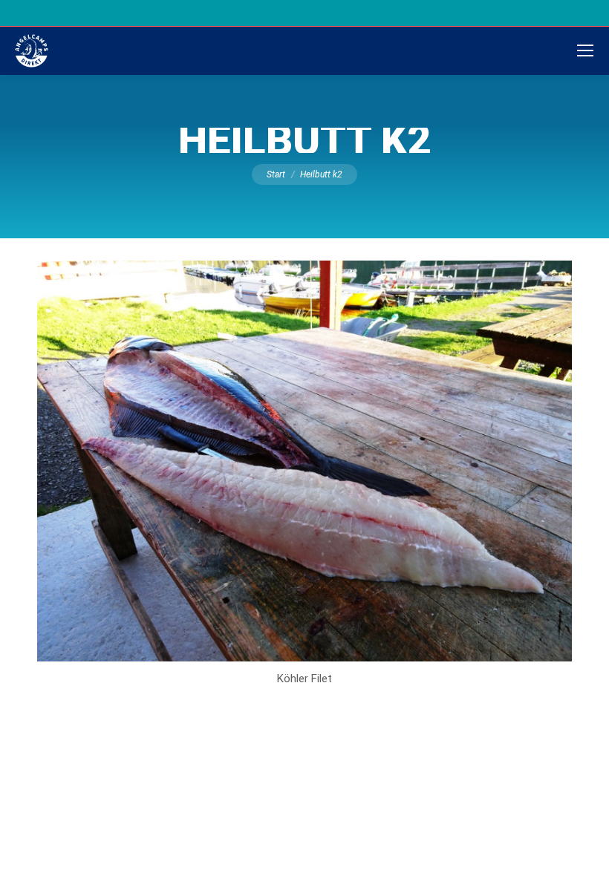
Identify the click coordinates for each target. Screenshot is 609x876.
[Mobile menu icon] (585, 50)
